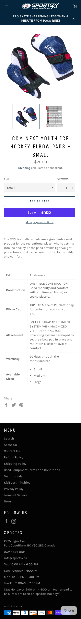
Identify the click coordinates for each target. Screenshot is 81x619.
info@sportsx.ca (15, 558)
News (8, 501)
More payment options (39, 222)
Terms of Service (15, 495)
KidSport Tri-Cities (17, 482)
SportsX (17, 606)
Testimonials (13, 476)
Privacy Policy (13, 489)
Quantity (62, 178)
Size (6, 178)
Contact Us (12, 451)
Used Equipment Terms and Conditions (32, 470)
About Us (10, 445)
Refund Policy (13, 457)
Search (9, 438)
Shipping (24, 168)
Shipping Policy (15, 463)
